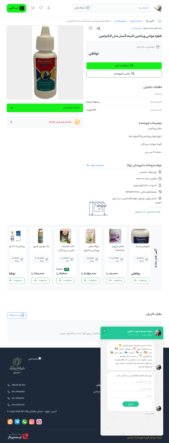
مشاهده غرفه (97, 166)
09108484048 (19, 385)
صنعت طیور (136, 21)
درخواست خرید (122, 66)
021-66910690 (18, 398)
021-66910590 (18, 392)
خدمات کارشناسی (71, 108)
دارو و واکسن (120, 21)
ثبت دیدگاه (14, 315)
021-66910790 (18, 405)
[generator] (18, 436)
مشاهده (143, 281)
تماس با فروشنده (122, 74)
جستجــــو (143, 8)
